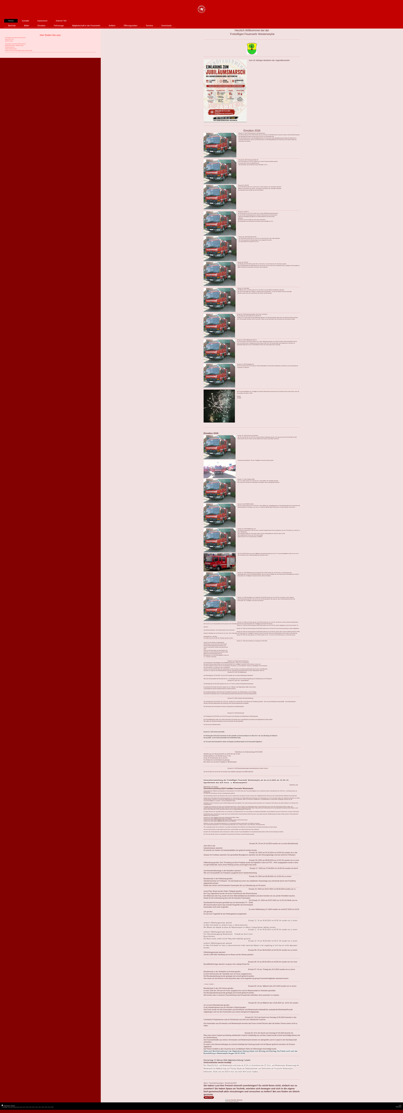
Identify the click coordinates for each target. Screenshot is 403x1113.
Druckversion (6, 1105)
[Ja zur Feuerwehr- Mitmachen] (252, 1100)
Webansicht (398, 1106)
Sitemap (13, 1105)
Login (400, 1105)
